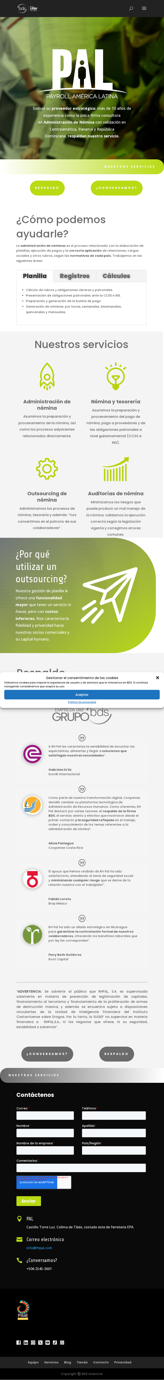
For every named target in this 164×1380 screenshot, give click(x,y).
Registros (75, 276)
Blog (67, 1362)
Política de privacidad (82, 702)
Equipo (33, 1362)
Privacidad (122, 1362)
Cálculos (116, 276)
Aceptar (82, 694)
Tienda (82, 1362)
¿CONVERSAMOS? (117, 188)
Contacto (101, 1362)
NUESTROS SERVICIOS (129, 166)
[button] (157, 678)
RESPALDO (47, 188)
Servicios (51, 1362)
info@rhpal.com (39, 1248)
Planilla (35, 276)
